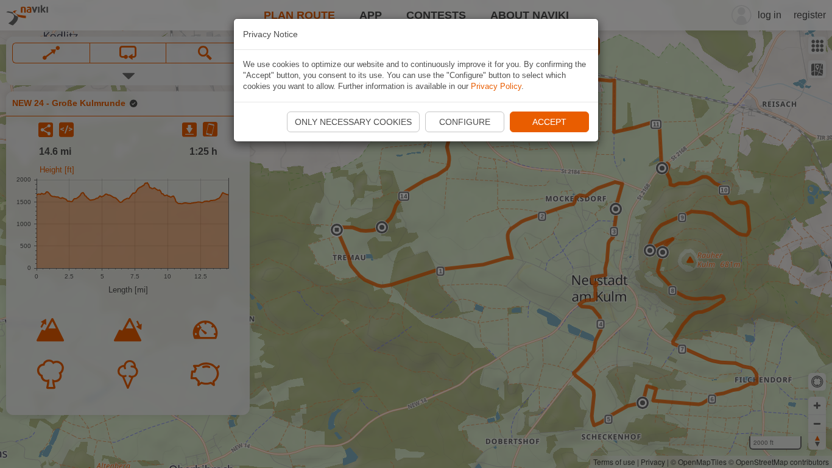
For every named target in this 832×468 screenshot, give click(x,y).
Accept (549, 122)
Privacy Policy (496, 86)
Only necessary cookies (353, 122)
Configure (464, 122)
